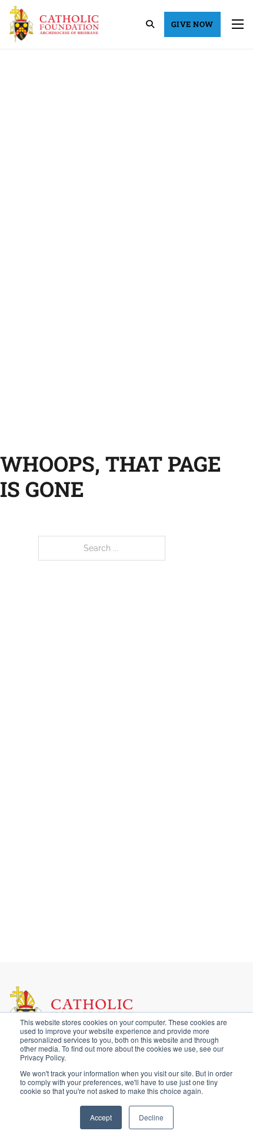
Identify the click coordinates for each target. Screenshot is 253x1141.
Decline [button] (151, 1117)
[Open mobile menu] (238, 24)
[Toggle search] (150, 24)
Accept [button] (101, 1117)
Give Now (192, 24)
